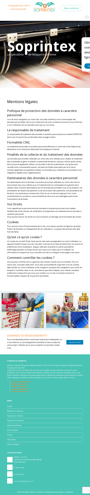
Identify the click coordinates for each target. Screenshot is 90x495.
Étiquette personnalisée (21, 382)
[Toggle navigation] (87, 17)
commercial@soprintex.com (24, 481)
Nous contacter (71, 8)
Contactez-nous (75, 342)
